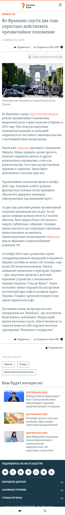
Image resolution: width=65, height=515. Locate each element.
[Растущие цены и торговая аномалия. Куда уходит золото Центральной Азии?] (14, 418)
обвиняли (53, 237)
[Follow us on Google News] (43, 472)
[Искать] (45, 511)
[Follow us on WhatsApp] (36, 472)
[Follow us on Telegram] (28, 472)
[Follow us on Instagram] (13, 472)
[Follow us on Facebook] (21, 472)
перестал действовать (43, 114)
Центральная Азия (37, 392)
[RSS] (51, 472)
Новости (8, 14)
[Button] (22, 47)
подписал (23, 148)
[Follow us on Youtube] (5, 472)
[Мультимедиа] (20, 511)
